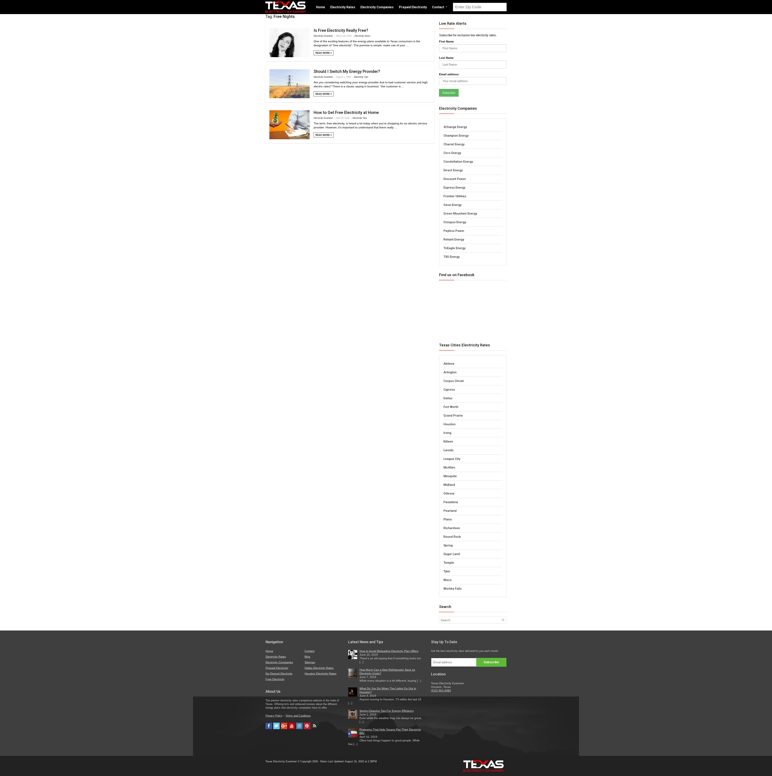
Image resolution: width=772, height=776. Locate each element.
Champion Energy (455, 135)
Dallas (447, 398)
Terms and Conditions (298, 715)
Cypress (449, 389)
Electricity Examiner (323, 36)
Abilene (448, 363)
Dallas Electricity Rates (319, 668)
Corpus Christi (453, 381)
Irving (447, 433)
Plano (447, 519)
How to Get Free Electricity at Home (346, 112)
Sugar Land (451, 554)
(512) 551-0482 (441, 690)
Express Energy (454, 187)
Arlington (450, 372)
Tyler (446, 571)
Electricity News (362, 36)
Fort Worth (450, 407)
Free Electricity (275, 679)
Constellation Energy (458, 161)
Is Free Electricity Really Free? (341, 30)
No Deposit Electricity (279, 673)
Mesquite (450, 476)
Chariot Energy (453, 144)
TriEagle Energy (454, 248)
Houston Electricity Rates (320, 673)
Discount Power (454, 179)
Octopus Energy (454, 222)
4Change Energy (455, 127)
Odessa (448, 493)
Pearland (450, 511)
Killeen (448, 441)
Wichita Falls (452, 588)
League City (451, 459)
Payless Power (453, 231)
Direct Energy (453, 170)
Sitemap (310, 662)
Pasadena (450, 502)
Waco (447, 580)
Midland (449, 485)
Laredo (448, 450)
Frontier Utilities (454, 196)
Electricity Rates (342, 7)
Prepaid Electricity (413, 7)
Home (320, 7)
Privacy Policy (274, 715)
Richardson (451, 528)
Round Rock (452, 537)
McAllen (449, 467)
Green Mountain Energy (460, 213)
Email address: (449, 74)
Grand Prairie (453, 415)
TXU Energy (451, 257)
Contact (438, 7)
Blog (307, 656)
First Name (446, 41)
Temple (448, 562)
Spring (448, 545)
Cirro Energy (452, 153)
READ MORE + (323, 52)
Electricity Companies (377, 7)
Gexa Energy (452, 205)
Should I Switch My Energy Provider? (347, 71)
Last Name (446, 57)
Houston (449, 424)
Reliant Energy (453, 239)
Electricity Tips (361, 77)
